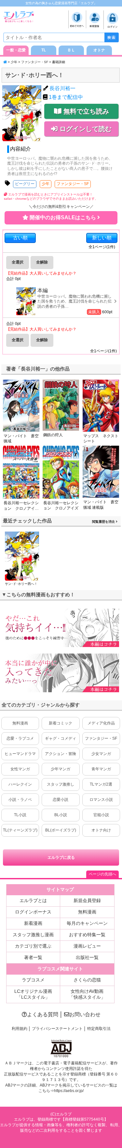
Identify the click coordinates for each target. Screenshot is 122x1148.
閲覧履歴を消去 (104, 521)
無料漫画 (20, 723)
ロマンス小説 (101, 799)
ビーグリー (24, 184)
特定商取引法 (99, 1028)
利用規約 (19, 1028)
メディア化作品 (101, 723)
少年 (14, 62)
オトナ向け (101, 830)
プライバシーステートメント (57, 1028)
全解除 (42, 262)
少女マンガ (101, 753)
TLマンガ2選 (101, 784)
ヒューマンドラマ (20, 753)
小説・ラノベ (20, 799)
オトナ (99, 50)
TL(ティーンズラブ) (20, 830)
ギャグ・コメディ (60, 738)
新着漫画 (33, 923)
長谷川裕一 (62, 88)
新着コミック (60, 723)
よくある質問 (42, 1014)
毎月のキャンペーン (87, 923)
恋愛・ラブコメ (20, 738)
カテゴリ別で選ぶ (33, 946)
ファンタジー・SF (34, 62)
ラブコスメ (33, 979)
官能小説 (101, 815)
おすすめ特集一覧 (87, 934)
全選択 (17, 262)
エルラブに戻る (61, 857)
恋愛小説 (60, 799)
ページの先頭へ (102, 874)
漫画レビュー (87, 946)
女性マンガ (20, 769)
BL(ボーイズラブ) (60, 830)
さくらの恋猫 (87, 979)
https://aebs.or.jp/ (69, 1090)
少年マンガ (60, 769)
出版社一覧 (87, 957)
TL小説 (20, 815)
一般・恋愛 (16, 50)
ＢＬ (71, 50)
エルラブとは (33, 900)
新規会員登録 (87, 900)
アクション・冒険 (60, 753)
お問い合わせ (85, 1014)
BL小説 (60, 815)
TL (43, 50)
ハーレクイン (20, 784)
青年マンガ (101, 769)
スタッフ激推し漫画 (33, 934)
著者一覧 (33, 957)
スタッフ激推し (60, 784)
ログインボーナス (33, 911)
